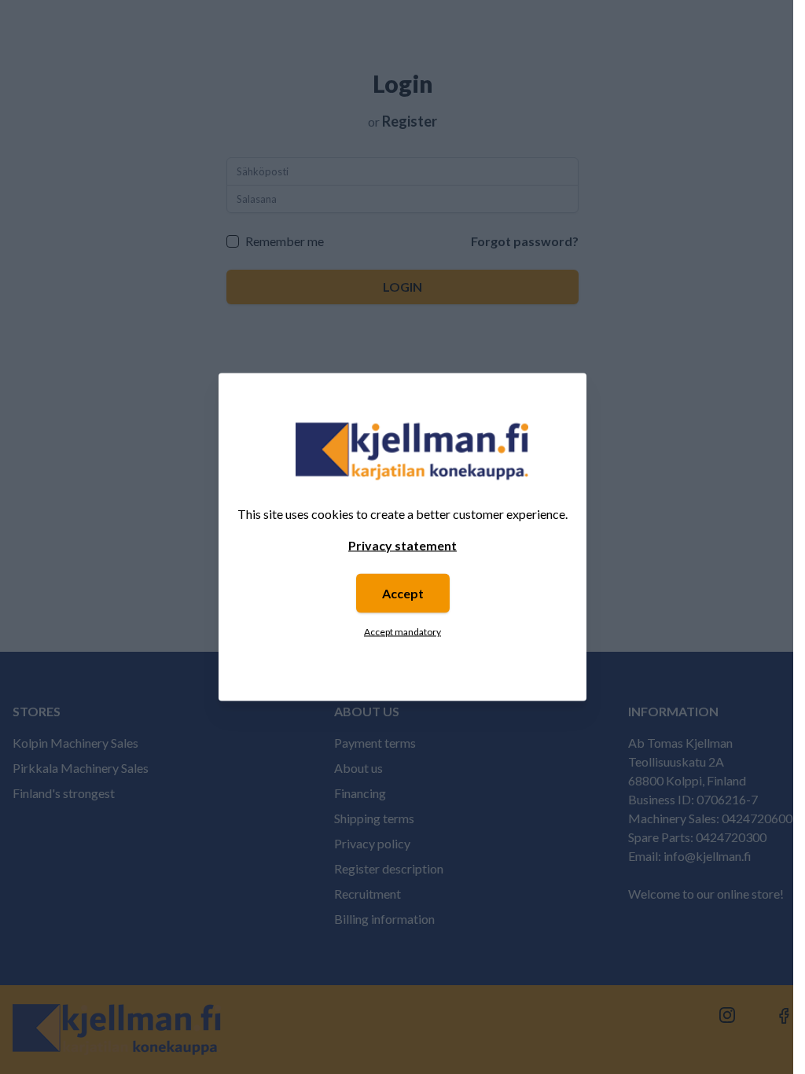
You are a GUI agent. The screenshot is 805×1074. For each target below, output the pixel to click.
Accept (403, 593)
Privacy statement (402, 545)
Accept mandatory (402, 632)
